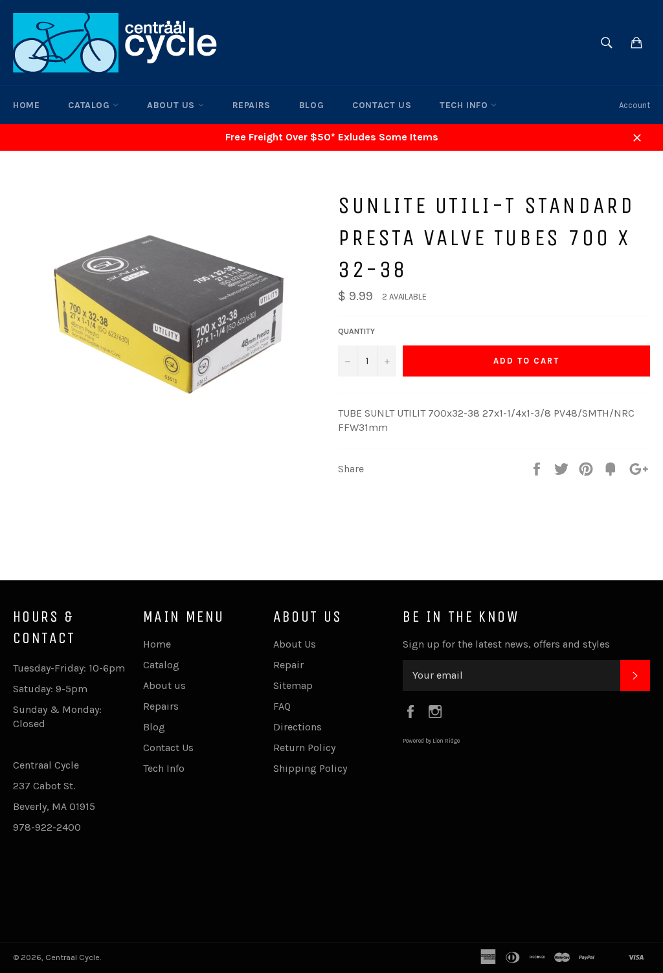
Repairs (251, 105)
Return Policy (304, 747)
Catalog (90, 105)
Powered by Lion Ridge (431, 741)
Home (26, 105)
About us (172, 105)
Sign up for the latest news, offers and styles (506, 644)
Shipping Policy (310, 768)
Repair (288, 665)
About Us (294, 644)
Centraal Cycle (72, 957)
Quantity (356, 331)
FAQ (282, 706)
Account (634, 105)
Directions (297, 727)
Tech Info (465, 105)
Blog (311, 105)
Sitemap (293, 685)
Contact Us (381, 105)
